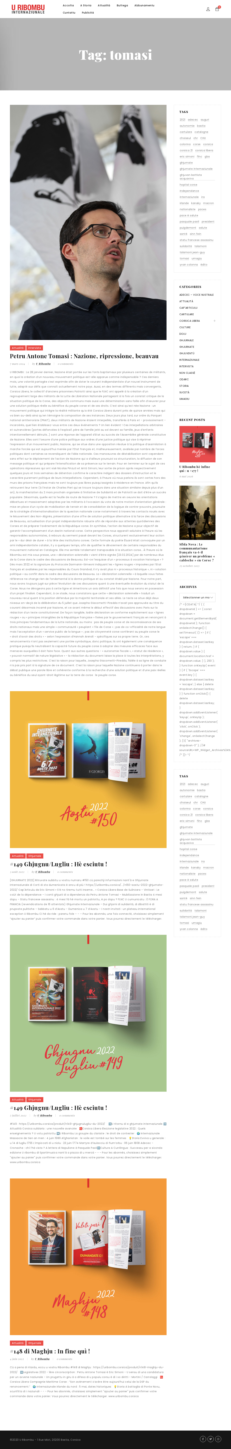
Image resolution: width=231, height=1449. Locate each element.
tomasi (184, 258)
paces (202, 209)
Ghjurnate (186, 347)
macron (208, 203)
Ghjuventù (187, 353)
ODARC (184, 379)
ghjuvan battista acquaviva (191, 176)
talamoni (201, 246)
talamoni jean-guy (192, 252)
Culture (185, 327)
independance (189, 191)
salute (203, 228)
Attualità (18, 348)
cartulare (186, 132)
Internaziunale (189, 360)
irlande (184, 203)
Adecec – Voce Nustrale (196, 295)
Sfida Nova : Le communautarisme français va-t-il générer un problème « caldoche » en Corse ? (197, 552)
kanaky (196, 203)
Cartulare (186, 314)
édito (204, 264)
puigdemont (188, 228)
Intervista (34, 348)
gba (207, 156)
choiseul (185, 138)
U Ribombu (43, 363)
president (208, 221)
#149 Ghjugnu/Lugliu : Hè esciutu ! (58, 864)
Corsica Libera (189, 321)
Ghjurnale (34, 856)
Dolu (182, 334)
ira (203, 197)
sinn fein (195, 234)
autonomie (187, 126)
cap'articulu (188, 308)
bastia (201, 126)
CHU (203, 138)
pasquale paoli (189, 221)
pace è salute (189, 215)
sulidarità (186, 246)
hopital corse (188, 185)
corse (197, 144)
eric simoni (187, 156)
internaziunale (189, 197)
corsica (208, 144)
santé (184, 234)
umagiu (197, 258)
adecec (193, 119)
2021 (182, 119)
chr (195, 138)
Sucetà (184, 392)
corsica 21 (186, 150)
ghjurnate (186, 162)
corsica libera (204, 150)
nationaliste (188, 209)
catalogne (201, 132)
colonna (185, 144)
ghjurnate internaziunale (196, 169)
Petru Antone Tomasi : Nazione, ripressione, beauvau (84, 356)
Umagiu (184, 399)
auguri (205, 119)
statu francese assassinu (196, 240)
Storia (184, 386)
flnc (199, 156)
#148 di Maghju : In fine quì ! (50, 1351)
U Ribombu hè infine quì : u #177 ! (194, 469)
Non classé (187, 373)
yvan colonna (189, 264)
